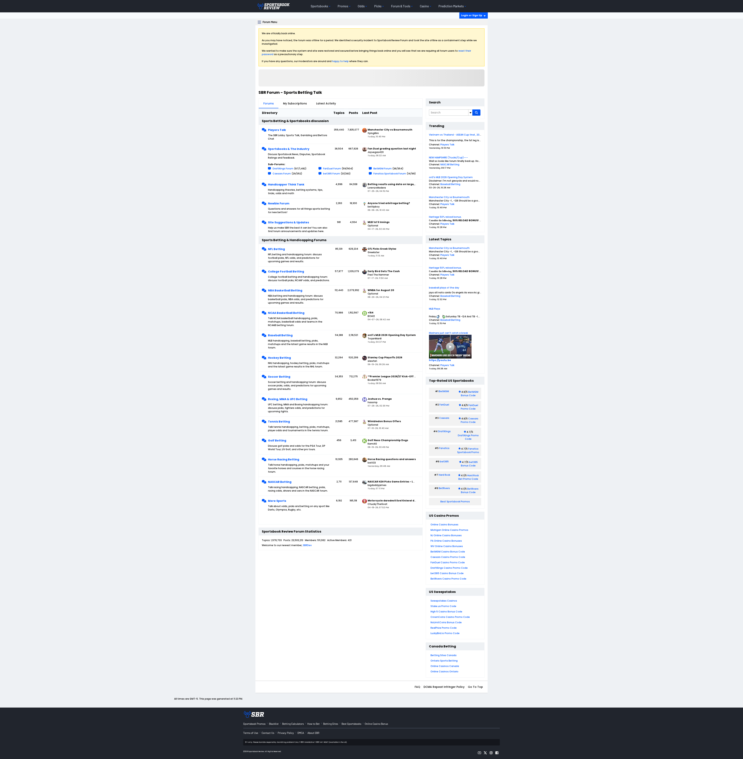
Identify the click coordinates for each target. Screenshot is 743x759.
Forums (268, 103)
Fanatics (444, 448)
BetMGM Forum (382, 168)
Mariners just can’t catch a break (448, 333)
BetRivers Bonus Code (470, 490)
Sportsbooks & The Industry (288, 149)
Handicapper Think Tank (286, 184)
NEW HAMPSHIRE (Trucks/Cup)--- (448, 157)
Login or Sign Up (471, 15)
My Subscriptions (295, 103)
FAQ (417, 687)
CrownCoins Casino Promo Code (450, 617)
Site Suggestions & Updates (288, 222)
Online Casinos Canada (445, 666)
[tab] (268, 103)
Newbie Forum (278, 203)
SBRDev (307, 545)
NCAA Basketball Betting (286, 313)
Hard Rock (444, 474)
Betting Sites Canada (443, 655)
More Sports (277, 501)
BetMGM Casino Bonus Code (448, 551)
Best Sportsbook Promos (455, 501)
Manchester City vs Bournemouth (449, 197)
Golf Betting (277, 440)
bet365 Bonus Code (469, 463)
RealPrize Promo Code (444, 627)
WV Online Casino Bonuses (447, 546)
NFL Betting (276, 249)
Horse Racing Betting (283, 459)
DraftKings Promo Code (468, 437)
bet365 (444, 461)
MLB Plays (434, 308)
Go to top (475, 687)
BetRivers (444, 488)
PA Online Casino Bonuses (446, 540)
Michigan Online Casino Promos (449, 530)
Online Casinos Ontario (444, 671)
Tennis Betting (279, 421)
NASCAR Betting (279, 482)
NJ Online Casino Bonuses (446, 535)
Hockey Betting (279, 358)
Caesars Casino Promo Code (448, 557)
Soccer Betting (279, 377)
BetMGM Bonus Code (469, 393)
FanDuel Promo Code (469, 407)
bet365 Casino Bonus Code (447, 573)
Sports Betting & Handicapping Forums (294, 240)
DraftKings (444, 431)
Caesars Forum (282, 173)
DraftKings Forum (283, 168)
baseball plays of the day (444, 287)
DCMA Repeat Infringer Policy (444, 687)
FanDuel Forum (332, 168)
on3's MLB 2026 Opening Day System (451, 177)
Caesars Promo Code (469, 420)
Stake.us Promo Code (443, 606)
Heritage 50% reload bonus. (445, 217)
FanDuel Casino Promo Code (448, 562)
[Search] (476, 112)
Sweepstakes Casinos (444, 600)
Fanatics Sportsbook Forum (389, 173)
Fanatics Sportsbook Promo (468, 450)
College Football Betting (286, 271)
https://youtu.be (440, 360)
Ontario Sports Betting (444, 660)
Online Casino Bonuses (444, 524)
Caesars (444, 418)
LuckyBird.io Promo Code (445, 633)
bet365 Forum (331, 173)
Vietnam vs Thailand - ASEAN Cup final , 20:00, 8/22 (459, 134)
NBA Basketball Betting (285, 290)
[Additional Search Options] (470, 112)
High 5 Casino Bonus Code (446, 611)
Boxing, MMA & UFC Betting (287, 399)
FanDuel (444, 404)
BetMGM (444, 391)
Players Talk (277, 130)
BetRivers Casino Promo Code (448, 578)
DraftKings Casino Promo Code (449, 567)
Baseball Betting (280, 335)
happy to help (340, 61)
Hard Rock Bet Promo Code (468, 477)
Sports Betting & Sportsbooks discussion (295, 121)
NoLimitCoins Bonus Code (446, 622)
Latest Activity (326, 103)
